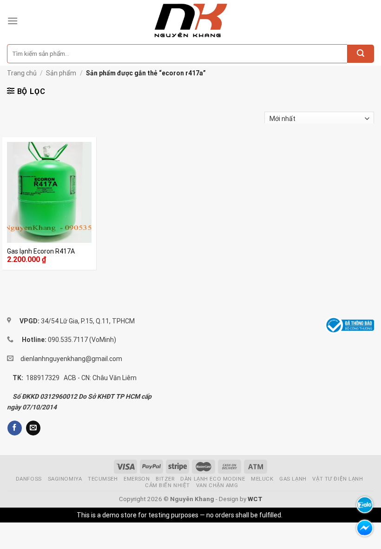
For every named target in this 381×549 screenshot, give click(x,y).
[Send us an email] (33, 428)
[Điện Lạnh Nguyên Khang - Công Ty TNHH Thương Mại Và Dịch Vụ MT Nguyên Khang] (191, 21)
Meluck (262, 478)
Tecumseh (103, 478)
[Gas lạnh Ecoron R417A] (49, 192)
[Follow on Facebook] (14, 428)
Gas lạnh (293, 478)
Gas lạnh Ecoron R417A (41, 251)
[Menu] (12, 20)
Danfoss (29, 478)
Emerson (137, 478)
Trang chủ (22, 73)
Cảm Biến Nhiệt (167, 485)
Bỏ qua (294, 515)
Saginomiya (65, 478)
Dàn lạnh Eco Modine (212, 478)
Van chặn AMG (217, 485)
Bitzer (165, 478)
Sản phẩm (61, 73)
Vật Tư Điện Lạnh (337, 478)
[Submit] (360, 54)
